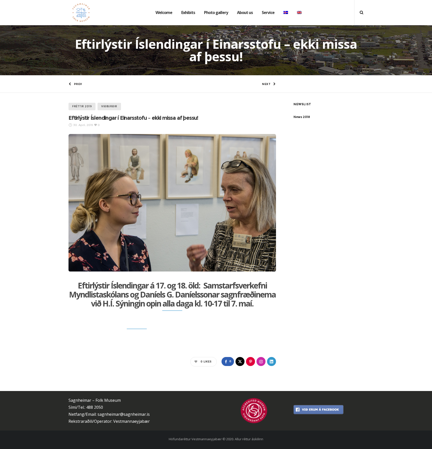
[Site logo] (77, 12)
